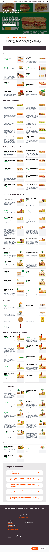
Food (6, 5)
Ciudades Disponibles (30, 508)
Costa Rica (23, 517)
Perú (29, 517)
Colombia (20, 517)
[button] (9, 25)
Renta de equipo (41, 508)
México (27, 517)
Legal (36, 508)
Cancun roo (10, 5)
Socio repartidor (14, 508)
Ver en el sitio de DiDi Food (9, 25)
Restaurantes (7, 508)
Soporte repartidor (21, 508)
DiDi (3, 5)
